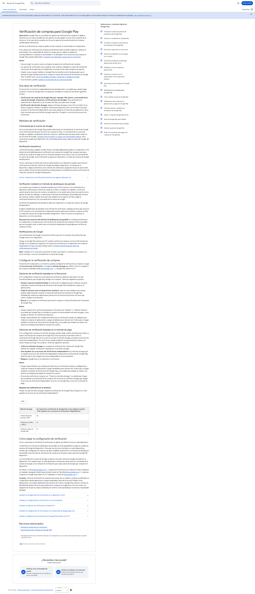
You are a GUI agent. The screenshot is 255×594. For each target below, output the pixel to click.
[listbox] (24, 401)
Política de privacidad (23, 590)
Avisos (32, 9)
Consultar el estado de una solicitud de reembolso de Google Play (116, 44)
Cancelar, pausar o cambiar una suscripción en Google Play (114, 109)
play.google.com (47, 269)
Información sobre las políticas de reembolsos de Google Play (115, 33)
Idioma (59, 587)
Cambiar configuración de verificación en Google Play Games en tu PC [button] (44, 516)
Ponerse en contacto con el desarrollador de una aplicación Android (114, 76)
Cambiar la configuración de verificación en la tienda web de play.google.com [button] (47, 511)
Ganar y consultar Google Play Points (116, 115)
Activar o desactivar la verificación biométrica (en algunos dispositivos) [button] (45, 178)
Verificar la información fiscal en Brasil (116, 124)
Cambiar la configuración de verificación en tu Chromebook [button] (40, 500)
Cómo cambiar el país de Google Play (116, 97)
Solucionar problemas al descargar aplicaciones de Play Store (115, 62)
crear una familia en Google (46, 77)
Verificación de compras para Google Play (114, 91)
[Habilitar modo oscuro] (71, 590)
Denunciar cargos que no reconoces (34, 527)
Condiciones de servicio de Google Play (42, 590)
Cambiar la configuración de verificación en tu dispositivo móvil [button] (42, 495)
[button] (3, 3)
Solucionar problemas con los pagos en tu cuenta (116, 55)
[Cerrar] (251, 14)
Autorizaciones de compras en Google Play (36, 530)
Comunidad (23, 9)
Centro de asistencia (9, 9)
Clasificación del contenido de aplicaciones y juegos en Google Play (116, 102)
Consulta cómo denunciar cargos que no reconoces (62, 57)
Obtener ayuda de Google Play (114, 128)
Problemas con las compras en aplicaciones (114, 69)
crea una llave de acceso (141, 15)
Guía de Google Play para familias (115, 119)
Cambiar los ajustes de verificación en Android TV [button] (37, 506)
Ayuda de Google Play (16, 3)
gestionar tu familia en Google (68, 77)
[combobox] (68, 3)
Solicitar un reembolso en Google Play (116, 38)
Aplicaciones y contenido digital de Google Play (114, 25)
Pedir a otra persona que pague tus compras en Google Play (115, 134)
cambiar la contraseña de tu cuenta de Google (55, 80)
